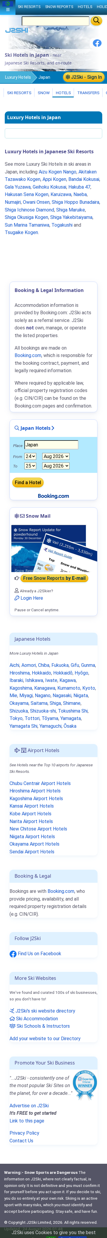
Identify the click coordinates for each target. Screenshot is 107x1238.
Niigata (80, 695)
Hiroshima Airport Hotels (35, 791)
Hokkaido (41, 673)
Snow (43, 92)
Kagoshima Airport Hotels (36, 798)
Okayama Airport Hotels (34, 844)
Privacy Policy (24, 1133)
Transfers (88, 92)
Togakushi (62, 225)
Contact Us (21, 1141)
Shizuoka (19, 711)
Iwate (51, 680)
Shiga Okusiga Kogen (26, 217)
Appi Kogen (54, 179)
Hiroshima (20, 673)
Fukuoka (60, 665)
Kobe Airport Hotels (30, 814)
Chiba (43, 665)
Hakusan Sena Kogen (26, 194)
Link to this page (27, 1121)
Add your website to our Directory (45, 1038)
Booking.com (61, 891)
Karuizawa (61, 194)
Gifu (75, 665)
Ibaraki (16, 680)
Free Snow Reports (54, 578)
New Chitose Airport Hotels (38, 829)
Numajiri (13, 202)
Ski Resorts (19, 92)
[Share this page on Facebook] (97, 45)
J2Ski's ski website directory (44, 1011)
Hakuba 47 (79, 187)
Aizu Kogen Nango (57, 172)
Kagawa (67, 680)
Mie (13, 695)
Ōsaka (70, 726)
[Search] (96, 21)
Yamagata (70, 718)
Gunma (88, 665)
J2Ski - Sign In (86, 77)
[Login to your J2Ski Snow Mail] (53, 548)
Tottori (32, 718)
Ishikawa (34, 680)
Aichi (14, 665)
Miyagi (26, 695)
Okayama (19, 703)
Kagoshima (21, 688)
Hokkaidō (63, 673)
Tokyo (16, 718)
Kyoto (88, 688)
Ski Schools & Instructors (42, 1026)
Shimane (72, 703)
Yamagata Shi (23, 726)
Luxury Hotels (18, 77)
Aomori (28, 665)
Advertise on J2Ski (29, 1105)
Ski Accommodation (36, 1018)
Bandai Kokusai (83, 179)
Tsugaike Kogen (21, 232)
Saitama (39, 703)
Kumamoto (68, 688)
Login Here (31, 598)
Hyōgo (81, 673)
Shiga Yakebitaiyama (71, 217)
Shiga (55, 703)
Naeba (80, 194)
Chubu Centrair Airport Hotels (40, 783)
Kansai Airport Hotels (32, 806)
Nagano (43, 695)
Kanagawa (44, 688)
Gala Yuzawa (18, 187)
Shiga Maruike (70, 210)
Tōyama (50, 718)
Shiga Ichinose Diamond (29, 210)
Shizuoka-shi (43, 711)
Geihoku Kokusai (49, 187)
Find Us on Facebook (39, 953)
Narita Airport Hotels (31, 821)
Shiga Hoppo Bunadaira (75, 202)
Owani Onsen (36, 202)
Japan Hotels (35, 428)
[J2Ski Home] (17, 31)
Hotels (63, 92)
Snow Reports (59, 6)
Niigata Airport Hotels (32, 836)
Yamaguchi (51, 726)
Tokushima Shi (73, 711)
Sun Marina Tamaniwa (27, 225)
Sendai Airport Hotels (32, 852)
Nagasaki (62, 695)
